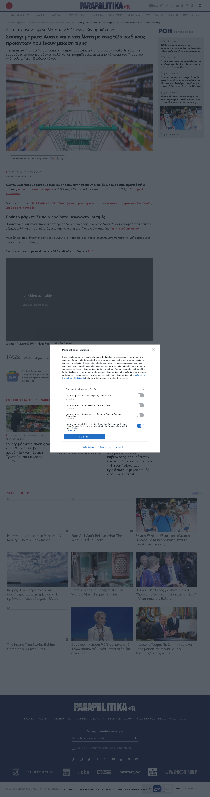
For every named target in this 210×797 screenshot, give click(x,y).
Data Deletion (89, 447)
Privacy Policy (121, 447)
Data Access (105, 447)
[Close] (154, 350)
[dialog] (105, 398)
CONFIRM (84, 437)
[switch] (140, 395)
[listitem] (105, 389)
